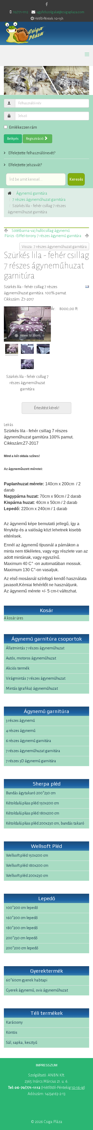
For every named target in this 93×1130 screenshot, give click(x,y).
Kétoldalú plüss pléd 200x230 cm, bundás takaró (45, 823)
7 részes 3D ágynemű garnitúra (31, 761)
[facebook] (46, 4)
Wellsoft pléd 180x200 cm (27, 865)
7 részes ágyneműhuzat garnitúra (39, 199)
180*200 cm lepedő (22, 928)
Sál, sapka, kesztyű (21, 1042)
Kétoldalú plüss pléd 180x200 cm (32, 813)
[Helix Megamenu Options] (87, 54)
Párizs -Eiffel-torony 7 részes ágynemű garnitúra (42, 236)
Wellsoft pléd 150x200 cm (27, 855)
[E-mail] (87, 287)
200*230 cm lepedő (21, 938)
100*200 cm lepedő (22, 908)
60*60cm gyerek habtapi (26, 980)
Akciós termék (17, 668)
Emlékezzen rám (23, 127)
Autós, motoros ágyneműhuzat (31, 658)
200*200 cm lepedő (22, 948)
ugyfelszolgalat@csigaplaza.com (60, 12)
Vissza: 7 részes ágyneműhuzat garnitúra (54, 247)
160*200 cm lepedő (22, 918)
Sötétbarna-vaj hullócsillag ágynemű (41, 231)
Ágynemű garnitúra (31, 193)
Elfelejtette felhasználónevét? (31, 153)
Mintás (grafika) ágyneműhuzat (32, 688)
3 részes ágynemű (20, 720)
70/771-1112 (20, 12)
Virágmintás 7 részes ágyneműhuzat (35, 678)
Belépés (13, 139)
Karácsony (14, 1022)
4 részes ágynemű (20, 731)
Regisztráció (35, 139)
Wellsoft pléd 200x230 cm (27, 876)
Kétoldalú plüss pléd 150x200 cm (32, 803)
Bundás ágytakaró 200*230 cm (31, 793)
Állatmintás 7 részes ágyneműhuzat (35, 648)
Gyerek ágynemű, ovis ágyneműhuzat (37, 990)
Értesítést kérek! (46, 408)
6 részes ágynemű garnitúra (28, 741)
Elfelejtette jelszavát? (24, 165)
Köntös (11, 1032)
